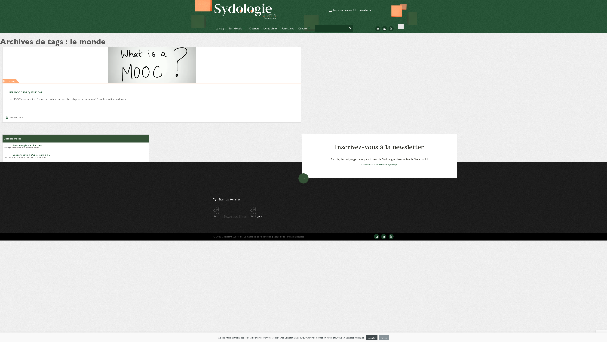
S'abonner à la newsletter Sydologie (379, 164)
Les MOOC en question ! (26, 92)
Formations (288, 28)
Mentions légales (295, 236)
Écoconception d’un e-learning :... (32, 154)
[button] (350, 28)
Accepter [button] (372, 337)
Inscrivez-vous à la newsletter (352, 10)
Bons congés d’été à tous (27, 145)
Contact (303, 28)
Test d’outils (236, 28)
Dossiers (254, 28)
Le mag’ (219, 28)
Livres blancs (270, 28)
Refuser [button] (384, 337)
